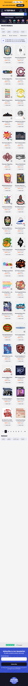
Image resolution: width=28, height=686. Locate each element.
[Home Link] (9, 10)
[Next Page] (25, 431)
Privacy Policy (17, 667)
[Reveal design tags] (11, 54)
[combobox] (12, 14)
